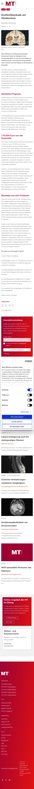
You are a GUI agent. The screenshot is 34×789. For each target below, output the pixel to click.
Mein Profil (4, 746)
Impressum (22, 762)
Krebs (8, 9)
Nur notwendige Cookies (17, 426)
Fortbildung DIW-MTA (7, 727)
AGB (21, 771)
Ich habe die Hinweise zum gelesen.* (16, 344)
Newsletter (22, 764)
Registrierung (4, 740)
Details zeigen (25, 412)
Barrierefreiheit (23, 769)
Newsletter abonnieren (17, 350)
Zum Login (9, 622)
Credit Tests (4, 719)
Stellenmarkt (7, 644)
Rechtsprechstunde (6, 703)
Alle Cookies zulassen (17, 417)
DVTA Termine (5, 724)
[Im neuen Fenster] (6, 780)
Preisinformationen (6, 735)
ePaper (21, 775)
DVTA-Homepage (5, 711)
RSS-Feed (3, 751)
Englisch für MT (5, 721)
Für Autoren (4, 754)
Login (2, 743)
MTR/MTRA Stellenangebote (8, 692)
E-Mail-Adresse (7, 337)
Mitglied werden (5, 708)
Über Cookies (23, 767)
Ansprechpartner (5, 705)
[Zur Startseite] (11, 4)
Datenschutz (23, 343)
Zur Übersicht (7, 310)
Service (3, 731)
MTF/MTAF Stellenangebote (8, 687)
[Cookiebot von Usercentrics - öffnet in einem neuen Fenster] (25, 361)
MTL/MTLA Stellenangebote (8, 689)
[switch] (28, 394)
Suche (2, 748)
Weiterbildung (4, 715)
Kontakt (3, 738)
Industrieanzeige (8, 646)
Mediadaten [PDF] (24, 773)
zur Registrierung (11, 618)
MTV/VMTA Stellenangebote (8, 695)
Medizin (3, 9)
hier (21, 251)
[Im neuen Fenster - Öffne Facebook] (2, 780)
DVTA (2, 699)
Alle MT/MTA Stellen (6, 684)
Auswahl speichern (17, 421)
